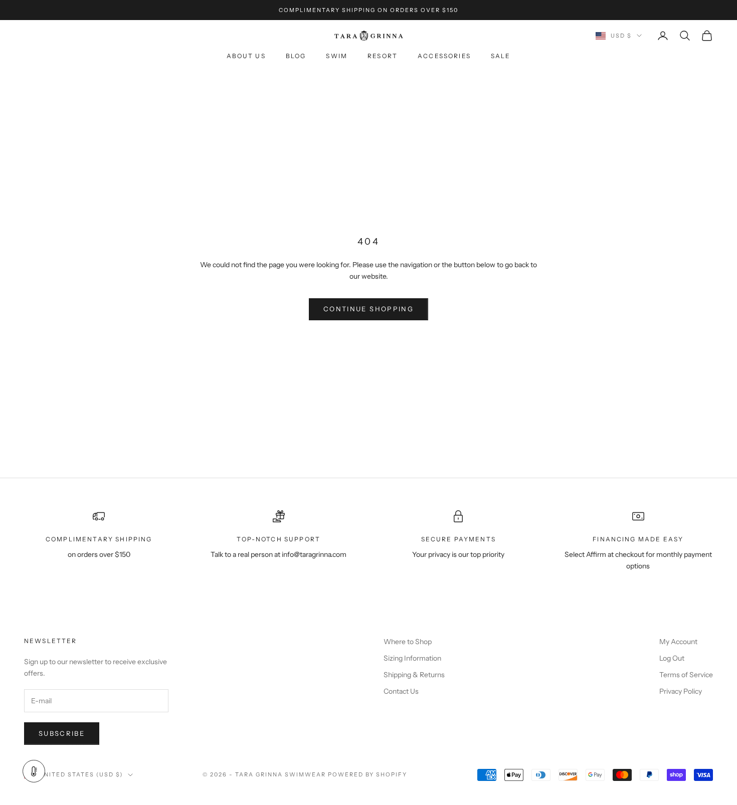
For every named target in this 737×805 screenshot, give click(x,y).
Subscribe (62, 733)
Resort (382, 56)
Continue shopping (368, 309)
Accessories (444, 56)
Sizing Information (412, 658)
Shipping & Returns (414, 674)
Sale (501, 56)
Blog (296, 56)
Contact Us (401, 691)
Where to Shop (408, 641)
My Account (678, 641)
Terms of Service (686, 674)
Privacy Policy (680, 691)
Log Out (671, 658)
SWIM (336, 56)
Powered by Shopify (368, 774)
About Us (246, 56)
